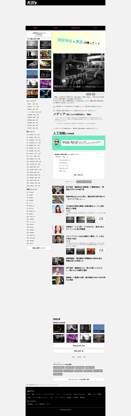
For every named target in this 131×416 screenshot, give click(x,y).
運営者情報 (30, 404)
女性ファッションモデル (79, 394)
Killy (27, 384)
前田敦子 (31, 195)
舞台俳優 (69, 397)
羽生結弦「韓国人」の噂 (35, 169)
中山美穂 (31, 192)
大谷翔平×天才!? (58, 374)
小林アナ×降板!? (98, 370)
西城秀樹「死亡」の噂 (34, 145)
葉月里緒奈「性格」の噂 (33, 114)
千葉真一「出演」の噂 (32, 103)
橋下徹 (31, 227)
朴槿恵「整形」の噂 (34, 167)
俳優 (33, 394)
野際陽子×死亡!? (70, 367)
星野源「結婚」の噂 (34, 172)
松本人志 (31, 208)
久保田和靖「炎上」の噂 (34, 142)
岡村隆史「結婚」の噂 (35, 177)
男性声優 (82, 397)
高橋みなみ (31, 205)
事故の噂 (74, 142)
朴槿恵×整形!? (78, 370)
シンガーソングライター (48, 394)
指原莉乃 (31, 197)
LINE (84, 357)
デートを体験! (80, 181)
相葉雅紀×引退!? (88, 370)
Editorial (75, 28)
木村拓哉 (32, 230)
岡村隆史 (32, 232)
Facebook (79, 357)
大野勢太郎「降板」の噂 (35, 161)
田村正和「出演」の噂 (32, 128)
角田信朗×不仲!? (58, 370)
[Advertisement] (65, 15)
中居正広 (32, 224)
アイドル (39, 394)
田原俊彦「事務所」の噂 (33, 117)
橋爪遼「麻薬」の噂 (34, 180)
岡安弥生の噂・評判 (79, 346)
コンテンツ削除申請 (39, 404)
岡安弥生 (88, 94)
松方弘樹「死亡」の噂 (35, 164)
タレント (59, 394)
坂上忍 (31, 243)
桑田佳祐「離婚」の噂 (35, 175)
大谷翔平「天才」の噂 (34, 134)
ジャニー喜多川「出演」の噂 (34, 112)
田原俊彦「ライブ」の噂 (33, 106)
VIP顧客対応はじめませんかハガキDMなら (38, 34)
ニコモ (51, 397)
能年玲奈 (32, 240)
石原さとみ (32, 216)
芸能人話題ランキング (38, 248)
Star (36, 28)
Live (55, 28)
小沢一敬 (68, 241)
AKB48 (29, 397)
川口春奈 (68, 210)
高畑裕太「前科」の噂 (35, 185)
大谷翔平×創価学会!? (59, 367)
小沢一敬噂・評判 (101, 250)
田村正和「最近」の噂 (32, 125)
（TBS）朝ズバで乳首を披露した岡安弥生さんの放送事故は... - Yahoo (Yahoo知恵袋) (75, 123)
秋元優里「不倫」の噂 (32, 122)
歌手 (28, 394)
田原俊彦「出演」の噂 (32, 109)
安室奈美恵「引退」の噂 (34, 140)
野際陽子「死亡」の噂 (35, 158)
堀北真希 (31, 200)
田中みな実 (32, 238)
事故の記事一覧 (78, 351)
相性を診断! (88, 181)
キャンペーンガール (60, 397)
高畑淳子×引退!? (90, 367)
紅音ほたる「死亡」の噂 (34, 153)
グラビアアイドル (67, 394)
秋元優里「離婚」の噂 (32, 120)
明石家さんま (32, 211)
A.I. (95, 28)
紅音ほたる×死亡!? (68, 370)
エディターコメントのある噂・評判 (78, 379)
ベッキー (31, 203)
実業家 (89, 394)
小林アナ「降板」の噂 (34, 156)
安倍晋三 (31, 213)
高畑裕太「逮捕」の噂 (34, 137)
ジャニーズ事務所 (97, 394)
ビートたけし (33, 221)
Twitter (73, 357)
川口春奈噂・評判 (101, 218)
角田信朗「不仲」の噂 (34, 148)
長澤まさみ (32, 235)
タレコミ (49, 404)
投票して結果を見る (78, 174)
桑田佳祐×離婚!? (80, 367)
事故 (93, 94)
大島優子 (32, 219)
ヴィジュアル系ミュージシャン (40, 397)
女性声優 (76, 397)
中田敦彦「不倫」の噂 (35, 183)
